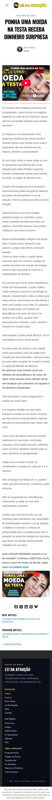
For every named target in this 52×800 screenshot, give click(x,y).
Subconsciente (11, 772)
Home (7, 693)
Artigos (8, 727)
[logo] (30, 5)
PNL (7, 742)
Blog (7, 709)
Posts (26, 51)
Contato (8, 713)
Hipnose (8, 738)
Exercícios (9, 723)
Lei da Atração (11, 705)
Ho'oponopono (11, 735)
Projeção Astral (11, 753)
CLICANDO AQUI (19, 567)
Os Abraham (10, 764)
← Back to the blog (11, 644)
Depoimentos (11, 731)
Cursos (8, 697)
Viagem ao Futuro (13, 756)
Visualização (10, 760)
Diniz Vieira (10, 701)
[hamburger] (7, 5)
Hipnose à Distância (14, 768)
